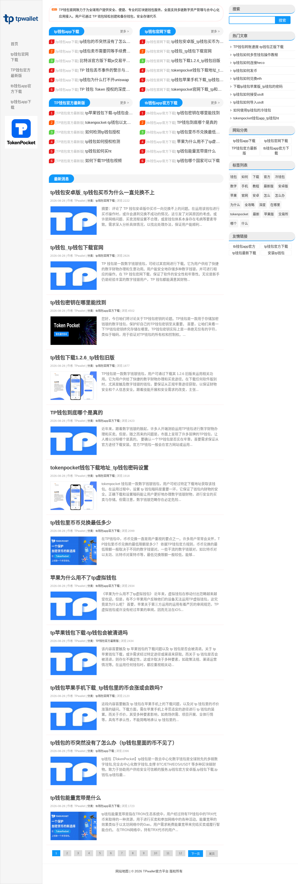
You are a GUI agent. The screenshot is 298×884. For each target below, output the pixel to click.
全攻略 (249, 205)
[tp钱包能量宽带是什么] (73, 826)
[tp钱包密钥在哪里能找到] (73, 330)
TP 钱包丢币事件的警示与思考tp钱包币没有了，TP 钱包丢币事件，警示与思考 (92, 70)
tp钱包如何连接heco (248, 63)
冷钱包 (280, 177)
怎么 (267, 195)
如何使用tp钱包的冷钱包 (252, 110)
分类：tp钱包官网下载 (101, 200)
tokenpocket (239, 214)
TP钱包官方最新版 (20, 73)
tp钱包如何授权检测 (85, 141)
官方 (267, 177)
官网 (244, 195)
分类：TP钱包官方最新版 (103, 641)
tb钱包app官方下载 (21, 89)
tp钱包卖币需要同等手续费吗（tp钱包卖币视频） (92, 51)
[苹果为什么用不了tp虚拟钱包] (73, 606)
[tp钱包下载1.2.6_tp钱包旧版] (73, 385)
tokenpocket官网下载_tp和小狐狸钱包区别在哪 (183, 89)
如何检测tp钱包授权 (85, 132)
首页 (14, 44)
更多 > (124, 31)
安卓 (256, 195)
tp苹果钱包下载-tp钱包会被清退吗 (92, 113)
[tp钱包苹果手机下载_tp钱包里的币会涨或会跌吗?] (73, 716)
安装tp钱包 (276, 253)
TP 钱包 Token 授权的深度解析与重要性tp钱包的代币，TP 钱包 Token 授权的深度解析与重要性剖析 (92, 89)
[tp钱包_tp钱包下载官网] (73, 275)
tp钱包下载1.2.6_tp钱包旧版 (181, 61)
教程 (256, 186)
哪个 (233, 223)
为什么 (235, 205)
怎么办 (280, 195)
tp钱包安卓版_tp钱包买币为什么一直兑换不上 (183, 41)
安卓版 (283, 186)
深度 (262, 205)
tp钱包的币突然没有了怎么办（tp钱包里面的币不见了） (92, 41)
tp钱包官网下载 (20, 57)
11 (167, 853)
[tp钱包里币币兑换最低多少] (73, 550)
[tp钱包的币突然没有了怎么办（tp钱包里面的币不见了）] (73, 771)
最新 (256, 214)
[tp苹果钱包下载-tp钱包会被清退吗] (73, 661)
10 (155, 853)
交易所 (283, 214)
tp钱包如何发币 (245, 71)
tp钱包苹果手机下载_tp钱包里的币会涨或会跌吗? (183, 80)
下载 (256, 177)
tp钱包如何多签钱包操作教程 (255, 55)
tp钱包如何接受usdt (248, 94)
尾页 (212, 854)
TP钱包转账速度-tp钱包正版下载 (258, 47)
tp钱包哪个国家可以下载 (181, 161)
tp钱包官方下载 (276, 246)
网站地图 (122, 871)
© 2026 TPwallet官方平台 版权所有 (157, 871)
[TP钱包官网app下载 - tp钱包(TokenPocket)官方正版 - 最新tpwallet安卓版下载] (21, 19)
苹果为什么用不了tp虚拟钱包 (183, 141)
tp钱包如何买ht (81, 151)
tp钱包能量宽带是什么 (179, 151)
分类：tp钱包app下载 (100, 751)
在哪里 (275, 205)
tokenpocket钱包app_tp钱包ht (256, 118)
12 (180, 853)
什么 (244, 223)
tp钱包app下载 (21, 104)
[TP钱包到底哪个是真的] (73, 440)
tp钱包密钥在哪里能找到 (181, 113)
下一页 (195, 854)
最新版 (269, 186)
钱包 (233, 177)
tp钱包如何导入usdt (248, 102)
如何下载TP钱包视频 (86, 161)
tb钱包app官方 (244, 246)
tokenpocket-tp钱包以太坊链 (92, 122)
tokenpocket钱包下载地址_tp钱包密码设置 (183, 70)
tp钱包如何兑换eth (247, 78)
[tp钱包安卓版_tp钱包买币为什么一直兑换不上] (73, 220)
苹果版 (269, 214)
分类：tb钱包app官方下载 (103, 310)
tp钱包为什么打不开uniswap (90, 80)
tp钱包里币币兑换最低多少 (183, 132)
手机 (244, 186)
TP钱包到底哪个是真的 (179, 122)
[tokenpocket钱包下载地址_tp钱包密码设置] (73, 495)
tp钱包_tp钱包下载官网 (177, 51)
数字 (233, 186)
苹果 (233, 195)
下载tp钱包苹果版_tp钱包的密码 (258, 86)
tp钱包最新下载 (244, 253)
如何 (244, 177)
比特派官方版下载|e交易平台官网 (92, 61)
